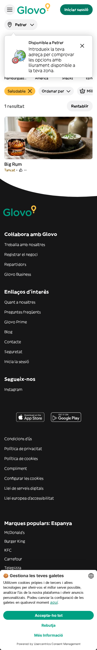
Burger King (14, 541)
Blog (8, 331)
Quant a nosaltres (19, 302)
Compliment (15, 468)
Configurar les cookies (23, 478)
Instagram (13, 389)
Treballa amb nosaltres (24, 244)
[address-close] (82, 45)
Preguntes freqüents (22, 312)
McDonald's (14, 532)
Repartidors (15, 264)
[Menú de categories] (9, 9)
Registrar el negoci (21, 254)
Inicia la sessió (16, 361)
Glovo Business (17, 274)
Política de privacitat (23, 448)
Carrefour (13, 559)
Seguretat (13, 351)
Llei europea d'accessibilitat (29, 498)
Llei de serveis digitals (23, 488)
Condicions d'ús (18, 438)
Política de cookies (21, 458)
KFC (8, 550)
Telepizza (12, 567)
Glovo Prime (15, 322)
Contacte (12, 341)
